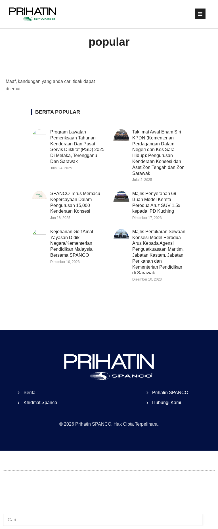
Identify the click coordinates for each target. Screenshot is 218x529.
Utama (9, 463)
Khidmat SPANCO (21, 492)
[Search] (208, 520)
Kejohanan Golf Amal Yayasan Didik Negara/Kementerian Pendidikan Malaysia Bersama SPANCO (71, 243)
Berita (9, 477)
